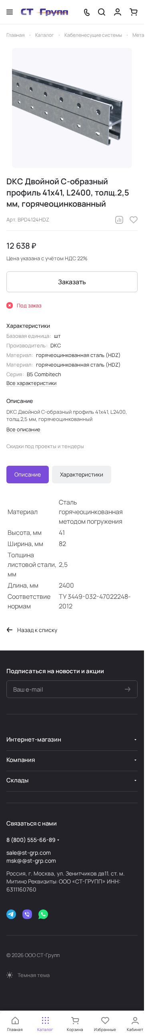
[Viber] (27, 914)
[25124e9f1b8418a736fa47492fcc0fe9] (72, 108)
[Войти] (118, 12)
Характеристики (81, 474)
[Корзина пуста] (134, 12)
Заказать (72, 281)
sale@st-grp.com (28, 852)
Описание (27, 474)
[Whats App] (43, 914)
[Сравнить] (119, 220)
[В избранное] (134, 220)
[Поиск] (102, 12)
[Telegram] (11, 914)
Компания (20, 760)
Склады (17, 780)
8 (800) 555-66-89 (31, 840)
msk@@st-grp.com (31, 860)
